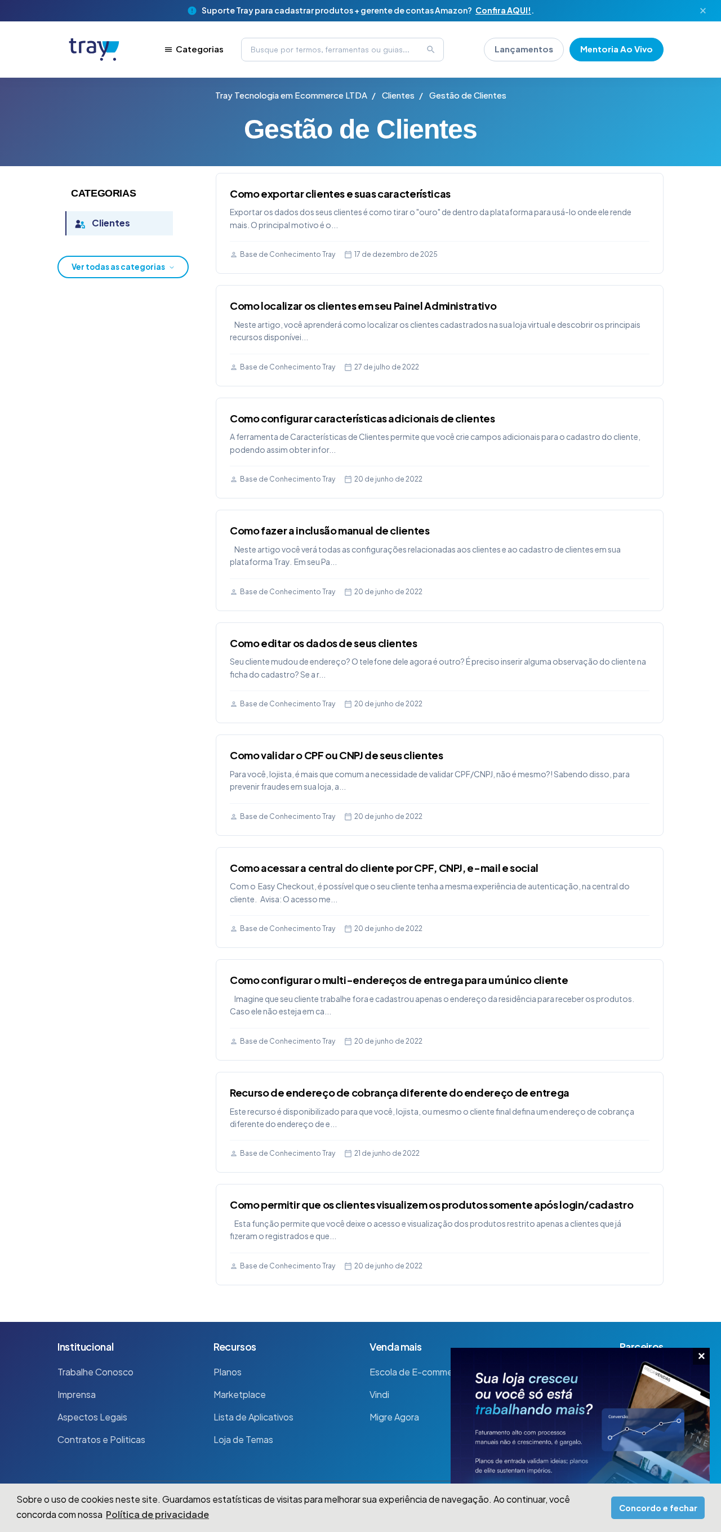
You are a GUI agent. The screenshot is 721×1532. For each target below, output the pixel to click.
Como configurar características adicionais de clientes (362, 418)
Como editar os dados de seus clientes (323, 642)
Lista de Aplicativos (253, 1417)
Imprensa (76, 1394)
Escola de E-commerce (418, 1372)
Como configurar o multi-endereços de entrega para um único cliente (399, 979)
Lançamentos (524, 48)
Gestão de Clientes (467, 95)
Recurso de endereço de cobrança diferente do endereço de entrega (399, 1092)
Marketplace (239, 1394)
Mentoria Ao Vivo (616, 48)
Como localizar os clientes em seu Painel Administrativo (363, 305)
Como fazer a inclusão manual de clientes (330, 530)
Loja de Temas (243, 1439)
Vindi (379, 1394)
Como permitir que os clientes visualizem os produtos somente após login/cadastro (431, 1204)
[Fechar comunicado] (703, 10)
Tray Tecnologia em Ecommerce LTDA (291, 95)
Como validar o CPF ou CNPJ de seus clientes (336, 755)
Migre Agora (394, 1417)
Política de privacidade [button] (157, 1514)
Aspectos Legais (92, 1417)
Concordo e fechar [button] (658, 1508)
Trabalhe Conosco (95, 1372)
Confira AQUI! (503, 10)
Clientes (398, 95)
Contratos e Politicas (101, 1439)
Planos (227, 1372)
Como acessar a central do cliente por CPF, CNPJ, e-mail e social (384, 867)
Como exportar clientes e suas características (340, 193)
